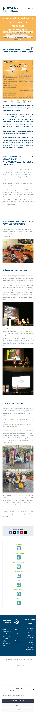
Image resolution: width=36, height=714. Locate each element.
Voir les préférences (18, 710)
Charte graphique (30, 646)
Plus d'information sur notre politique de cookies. (13, 695)
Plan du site (30, 637)
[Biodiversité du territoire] (16, 621)
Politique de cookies (30, 629)
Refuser (18, 705)
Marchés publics (31, 641)
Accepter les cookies (18, 700)
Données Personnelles (29, 634)
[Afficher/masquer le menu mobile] (32, 8)
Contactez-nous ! (18, 639)
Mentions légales (30, 625)
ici (10, 186)
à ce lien (15, 426)
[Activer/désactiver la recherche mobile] (29, 8)
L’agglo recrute (29, 649)
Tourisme (17, 634)
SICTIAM (23, 659)
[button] (33, 689)
